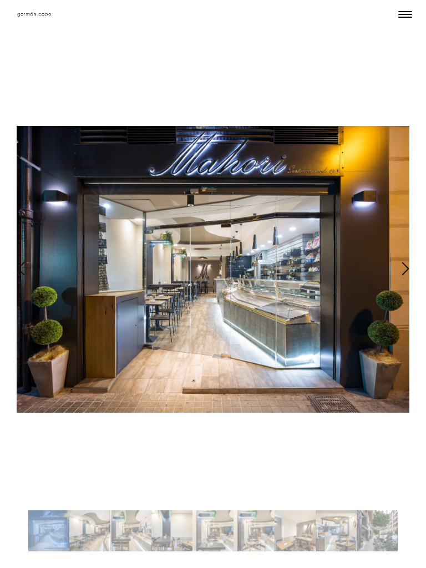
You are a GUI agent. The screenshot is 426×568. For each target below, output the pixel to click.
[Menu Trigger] (405, 14)
